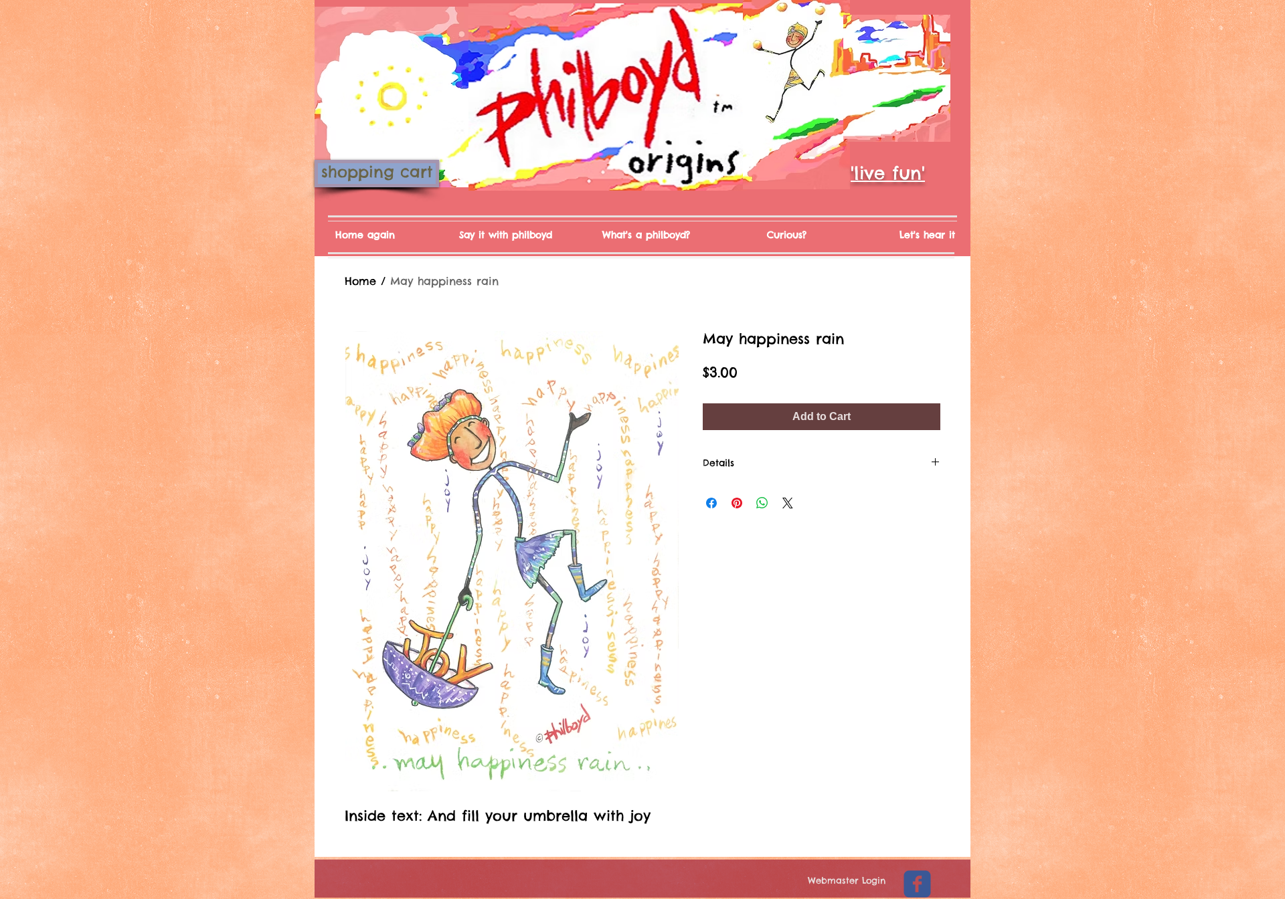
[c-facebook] (917, 884)
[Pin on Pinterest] (737, 503)
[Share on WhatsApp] (762, 503)
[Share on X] (788, 503)
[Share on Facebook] (711, 503)
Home (360, 281)
